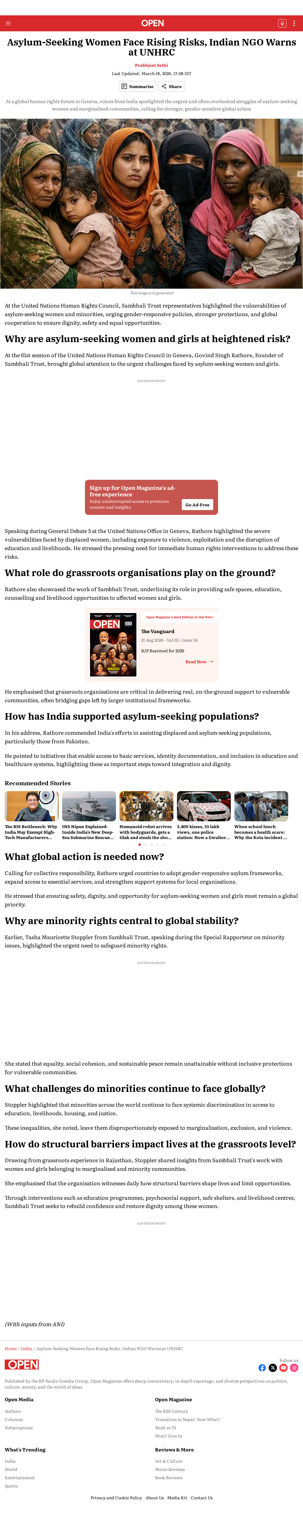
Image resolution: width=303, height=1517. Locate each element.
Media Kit (177, 1497)
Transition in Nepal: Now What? (187, 1419)
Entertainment (20, 1477)
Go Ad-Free (197, 505)
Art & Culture (169, 1461)
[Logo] (151, 23)
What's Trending (25, 1449)
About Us (155, 1497)
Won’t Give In (168, 1436)
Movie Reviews (170, 1469)
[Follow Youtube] (283, 1368)
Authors (13, 1411)
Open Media (19, 1399)
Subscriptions (19, 1427)
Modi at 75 (165, 1427)
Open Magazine (173, 1399)
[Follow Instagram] (294, 1368)
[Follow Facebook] (262, 1368)
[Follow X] (273, 1368)
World (11, 1469)
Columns (14, 1419)
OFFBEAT (282, 23)
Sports (11, 1486)
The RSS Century (171, 1411)
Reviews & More (174, 1449)
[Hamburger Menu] (8, 23)
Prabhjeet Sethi (151, 65)
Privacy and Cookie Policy (116, 1497)
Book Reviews (168, 1477)
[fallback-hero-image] (32, 806)
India (10, 1461)
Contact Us (201, 1497)
